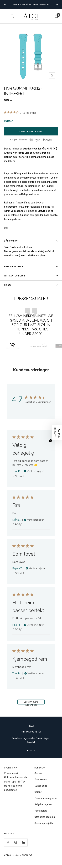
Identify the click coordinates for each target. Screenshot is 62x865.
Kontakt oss (40, 779)
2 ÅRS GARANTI (11, 241)
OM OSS (8, 285)
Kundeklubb (40, 785)
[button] (57, 432)
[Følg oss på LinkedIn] (23, 842)
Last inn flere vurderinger (31, 702)
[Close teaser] (50, 441)
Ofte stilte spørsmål (44, 816)
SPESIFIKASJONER (13, 266)
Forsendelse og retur (45, 798)
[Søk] (12, 16)
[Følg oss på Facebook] (8, 842)
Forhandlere (40, 810)
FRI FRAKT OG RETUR (14, 276)
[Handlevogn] (56, 16)
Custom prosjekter (44, 823)
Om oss (38, 773)
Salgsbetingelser (43, 804)
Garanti (38, 791)
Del (6, 227)
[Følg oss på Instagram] (16, 842)
